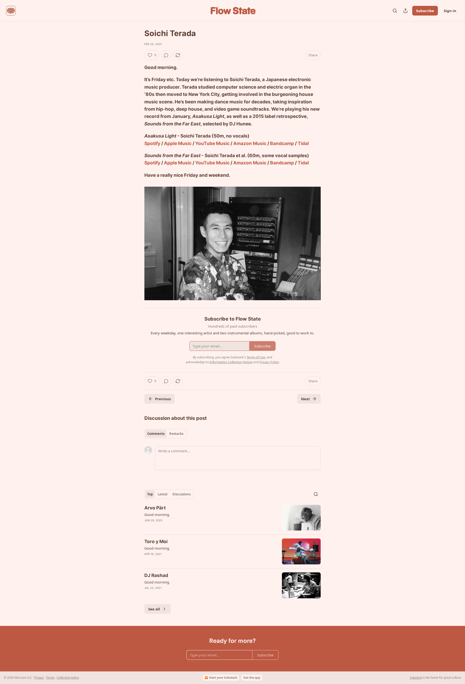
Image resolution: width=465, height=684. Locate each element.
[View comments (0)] (166, 55)
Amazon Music (249, 143)
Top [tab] (150, 494)
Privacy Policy (269, 362)
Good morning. (157, 514)
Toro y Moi (156, 541)
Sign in (450, 10)
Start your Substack (223, 678)
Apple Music (178, 143)
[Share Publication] (405, 10)
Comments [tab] (155, 433)
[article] (232, 518)
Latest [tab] (163, 494)
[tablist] (165, 433)
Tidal (303, 143)
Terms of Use (256, 357)
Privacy (39, 678)
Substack (416, 678)
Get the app (251, 678)
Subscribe (425, 10)
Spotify (152, 143)
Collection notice (68, 678)
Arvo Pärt (155, 508)
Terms (50, 678)
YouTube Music (212, 143)
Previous (163, 398)
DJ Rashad (156, 575)
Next (305, 398)
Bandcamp (282, 143)
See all (154, 609)
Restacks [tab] (176, 433)
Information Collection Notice (231, 362)
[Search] (395, 10)
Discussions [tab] (181, 494)
